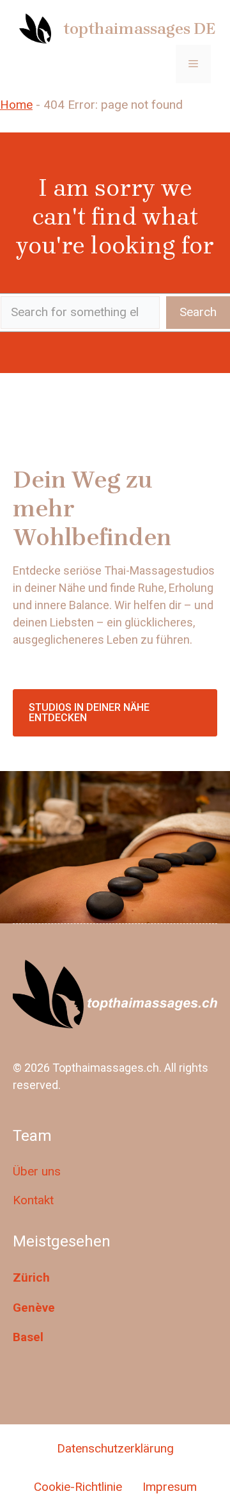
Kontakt (33, 1200)
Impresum (169, 1486)
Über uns (37, 1171)
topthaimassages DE (139, 28)
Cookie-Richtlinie (78, 1486)
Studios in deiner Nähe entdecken (89, 712)
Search (198, 312)
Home (16, 104)
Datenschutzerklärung (115, 1448)
